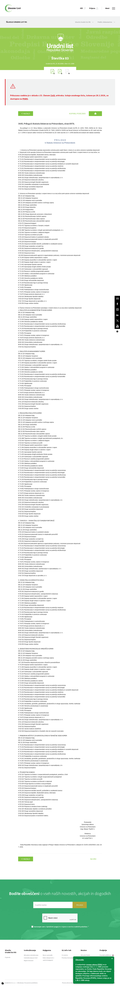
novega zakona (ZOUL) (94, 964)
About (110, 955)
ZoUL (53, 95)
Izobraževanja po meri (31, 958)
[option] (60, 58)
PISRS (25, 98)
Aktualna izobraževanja (31, 955)
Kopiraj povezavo (77, 113)
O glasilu (7, 957)
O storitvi (65, 955)
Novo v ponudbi (47, 955)
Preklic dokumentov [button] (105, 22)
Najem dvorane (28, 960)
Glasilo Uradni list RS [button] (83, 22)
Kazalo (26, 113)
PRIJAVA (79, 905)
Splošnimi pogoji (52, 927)
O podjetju (103, 955)
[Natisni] (95, 113)
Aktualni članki (85, 955)
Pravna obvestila (67, 983)
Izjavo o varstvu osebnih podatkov (74, 927)
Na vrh (93, 859)
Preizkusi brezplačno (68, 958)
